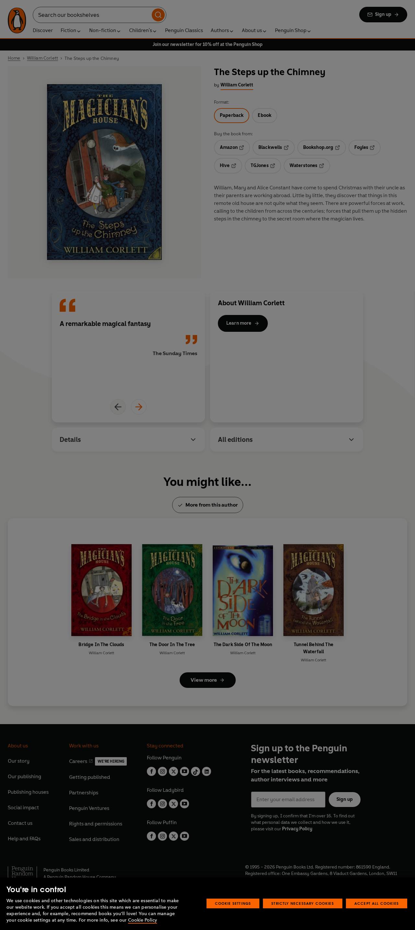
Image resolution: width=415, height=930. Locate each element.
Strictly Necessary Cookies (302, 903)
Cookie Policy (142, 920)
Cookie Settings (233, 903)
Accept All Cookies (376, 903)
